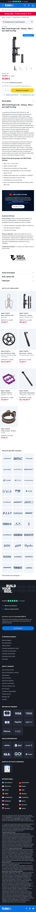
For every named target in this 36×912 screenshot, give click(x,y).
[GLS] (7, 754)
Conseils (4, 699)
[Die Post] (29, 745)
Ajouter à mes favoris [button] (12, 95)
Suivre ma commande (8, 683)
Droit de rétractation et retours (10, 672)
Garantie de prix (6, 694)
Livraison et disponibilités (9, 691)
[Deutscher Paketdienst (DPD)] (18, 745)
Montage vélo (6, 696)
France (29, 86)
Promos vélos (9, 13)
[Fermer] (32, 21)
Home (3, 17)
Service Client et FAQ (8, 670)
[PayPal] (18, 722)
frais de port (9, 816)
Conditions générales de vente (10, 648)
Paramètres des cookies (8, 656)
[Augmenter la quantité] (8, 90)
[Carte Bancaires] (7, 722)
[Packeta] (29, 754)
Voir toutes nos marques (11, 575)
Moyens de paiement (8, 680)
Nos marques (5, 688)
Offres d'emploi (6, 645)
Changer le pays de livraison (8, 832)
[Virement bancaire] (18, 731)
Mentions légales (6, 640)
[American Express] (29, 713)
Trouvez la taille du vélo (8, 686)
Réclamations (5, 675)
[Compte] (29, 5)
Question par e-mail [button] (28, 94)
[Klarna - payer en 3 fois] (7, 731)
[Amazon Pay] (29, 722)
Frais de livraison (6, 678)
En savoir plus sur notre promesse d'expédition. (17, 870)
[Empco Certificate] (7, 768)
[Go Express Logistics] (18, 754)
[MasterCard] (7, 713)
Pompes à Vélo (25, 17)
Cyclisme (8, 17)
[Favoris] (25, 5)
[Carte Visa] (18, 713)
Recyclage (5, 659)
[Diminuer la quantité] (3, 90)
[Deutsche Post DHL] (7, 745)
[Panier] (33, 5)
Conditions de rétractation (9, 651)
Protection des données (8, 653)
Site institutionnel (6, 643)
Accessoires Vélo (16, 17)
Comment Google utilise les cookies (18, 202)
